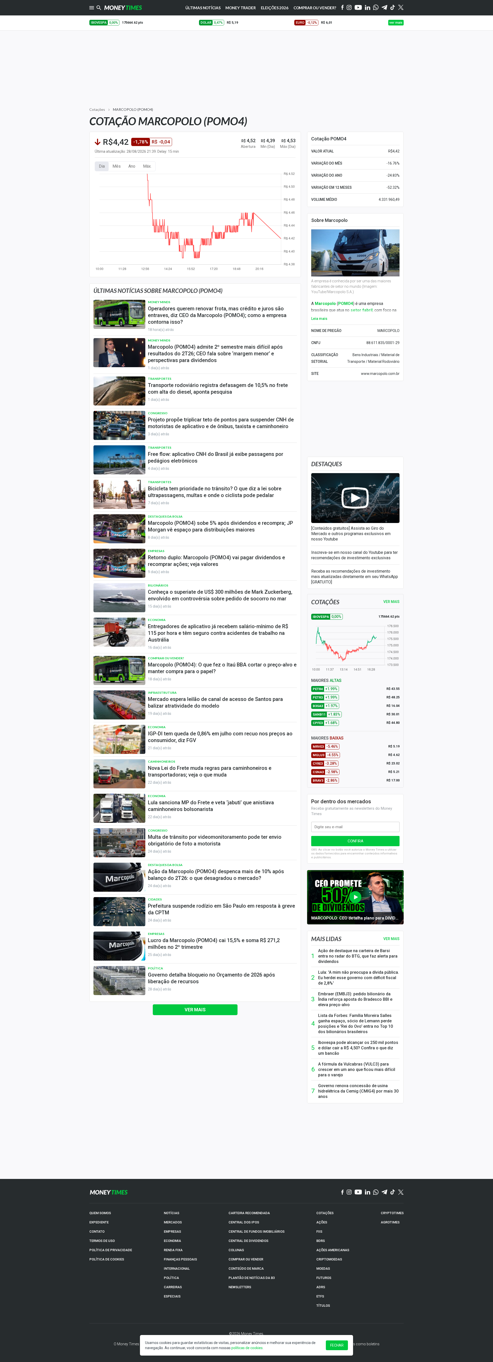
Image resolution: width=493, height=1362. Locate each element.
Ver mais (195, 1009)
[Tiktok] (392, 8)
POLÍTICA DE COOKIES (106, 1259)
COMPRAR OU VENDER (246, 1259)
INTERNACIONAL (177, 1268)
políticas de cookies (247, 1348)
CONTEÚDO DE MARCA (246, 1268)
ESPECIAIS (172, 1296)
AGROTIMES (390, 1222)
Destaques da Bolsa (165, 516)
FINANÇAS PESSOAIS (180, 1259)
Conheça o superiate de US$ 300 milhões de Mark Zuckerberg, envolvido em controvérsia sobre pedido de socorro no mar (220, 595)
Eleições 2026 (274, 7)
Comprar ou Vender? (314, 7)
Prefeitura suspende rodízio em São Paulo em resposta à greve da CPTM (221, 909)
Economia (157, 620)
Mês (116, 166)
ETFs (320, 1296)
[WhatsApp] (375, 8)
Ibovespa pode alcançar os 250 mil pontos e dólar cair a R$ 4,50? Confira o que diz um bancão (358, 1048)
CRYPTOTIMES (392, 1213)
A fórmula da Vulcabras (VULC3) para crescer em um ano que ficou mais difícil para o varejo (356, 1069)
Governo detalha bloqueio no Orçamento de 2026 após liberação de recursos (211, 978)
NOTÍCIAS (171, 1213)
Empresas (156, 551)
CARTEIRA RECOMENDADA (249, 1213)
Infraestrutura (162, 692)
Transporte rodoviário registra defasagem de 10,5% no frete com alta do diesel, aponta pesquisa (218, 388)
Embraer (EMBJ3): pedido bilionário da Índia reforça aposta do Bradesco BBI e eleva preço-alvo (355, 999)
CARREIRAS (173, 1287)
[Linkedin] (367, 8)
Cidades (155, 899)
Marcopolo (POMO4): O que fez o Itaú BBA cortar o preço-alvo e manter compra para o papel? (222, 668)
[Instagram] (349, 8)
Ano (131, 166)
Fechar (337, 1345)
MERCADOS (173, 1222)
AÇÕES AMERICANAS (332, 1250)
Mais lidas (326, 938)
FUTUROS (323, 1278)
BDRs (320, 1241)
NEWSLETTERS (240, 1287)
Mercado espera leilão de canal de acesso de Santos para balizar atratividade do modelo (215, 702)
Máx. (147, 166)
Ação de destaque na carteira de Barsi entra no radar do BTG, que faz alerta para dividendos (357, 956)
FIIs (319, 1231)
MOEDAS (323, 1268)
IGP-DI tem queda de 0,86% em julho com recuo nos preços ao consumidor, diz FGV (220, 736)
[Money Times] (123, 7)
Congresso (157, 413)
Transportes (159, 379)
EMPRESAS (172, 1231)
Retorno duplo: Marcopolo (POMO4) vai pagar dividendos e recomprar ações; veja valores (216, 560)
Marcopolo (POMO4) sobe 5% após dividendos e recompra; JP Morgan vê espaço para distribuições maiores (220, 526)
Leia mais (319, 319)
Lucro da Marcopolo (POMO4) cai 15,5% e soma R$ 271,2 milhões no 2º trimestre (214, 943)
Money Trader (240, 7)
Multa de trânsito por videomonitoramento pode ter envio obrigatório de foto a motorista (214, 840)
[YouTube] (358, 8)
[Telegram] (384, 8)
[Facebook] (342, 8)
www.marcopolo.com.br (380, 374)
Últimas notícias (203, 7)
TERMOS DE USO (102, 1241)
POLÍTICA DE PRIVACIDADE (110, 1250)
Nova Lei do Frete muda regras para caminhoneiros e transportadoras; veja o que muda (209, 771)
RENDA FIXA (173, 1250)
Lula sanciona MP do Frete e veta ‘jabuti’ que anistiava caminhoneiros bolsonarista (211, 805)
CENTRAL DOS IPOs (244, 1222)
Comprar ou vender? (166, 658)
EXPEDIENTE (99, 1222)
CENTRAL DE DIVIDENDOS (248, 1241)
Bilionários (158, 585)
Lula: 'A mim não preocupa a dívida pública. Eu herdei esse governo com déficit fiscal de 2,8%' (358, 978)
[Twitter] (400, 8)
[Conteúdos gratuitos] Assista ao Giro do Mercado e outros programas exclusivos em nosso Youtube (351, 534)
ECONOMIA (172, 1241)
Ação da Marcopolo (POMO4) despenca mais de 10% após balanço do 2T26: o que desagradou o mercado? (216, 874)
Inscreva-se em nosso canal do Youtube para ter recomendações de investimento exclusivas (354, 555)
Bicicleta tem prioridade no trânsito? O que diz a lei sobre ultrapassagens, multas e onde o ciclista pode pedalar (214, 491)
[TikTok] (392, 1192)
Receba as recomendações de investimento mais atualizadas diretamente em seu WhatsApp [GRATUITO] (354, 576)
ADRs (320, 1287)
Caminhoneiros (161, 761)
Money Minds (159, 302)
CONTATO (97, 1231)
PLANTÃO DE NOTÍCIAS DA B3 (252, 1278)
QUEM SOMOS (100, 1213)
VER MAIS (391, 602)
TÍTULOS (323, 1305)
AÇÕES (321, 1222)
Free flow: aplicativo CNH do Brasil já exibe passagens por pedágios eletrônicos (215, 457)
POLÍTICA (171, 1278)
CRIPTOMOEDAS (329, 1259)
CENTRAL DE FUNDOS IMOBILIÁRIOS (257, 1231)
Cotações (97, 109)
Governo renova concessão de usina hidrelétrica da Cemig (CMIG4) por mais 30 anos (358, 1091)
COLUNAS (236, 1250)
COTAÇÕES (325, 1213)
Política (155, 968)
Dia (102, 166)
